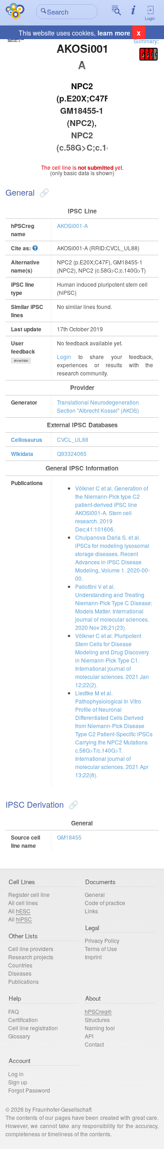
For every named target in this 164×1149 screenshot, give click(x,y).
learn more (113, 32)
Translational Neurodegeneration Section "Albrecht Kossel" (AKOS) (98, 406)
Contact (94, 1044)
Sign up (17, 1082)
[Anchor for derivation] (72, 804)
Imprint (93, 957)
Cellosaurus (26, 439)
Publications (23, 981)
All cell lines (23, 902)
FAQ (13, 1011)
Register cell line (29, 894)
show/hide (21, 360)
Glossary (19, 1036)
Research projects (30, 957)
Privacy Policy (102, 940)
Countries (20, 965)
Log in (16, 1074)
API (89, 1036)
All (19, 911)
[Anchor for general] (43, 192)
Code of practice (105, 902)
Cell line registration (33, 1028)
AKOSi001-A (72, 225)
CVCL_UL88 (72, 439)
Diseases (19, 973)
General (95, 894)
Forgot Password (29, 1090)
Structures (97, 1019)
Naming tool (100, 1028)
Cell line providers (30, 948)
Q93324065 (72, 453)
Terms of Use (101, 948)
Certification (23, 1019)
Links (91, 911)
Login (150, 18)
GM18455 (69, 837)
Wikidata (22, 454)
